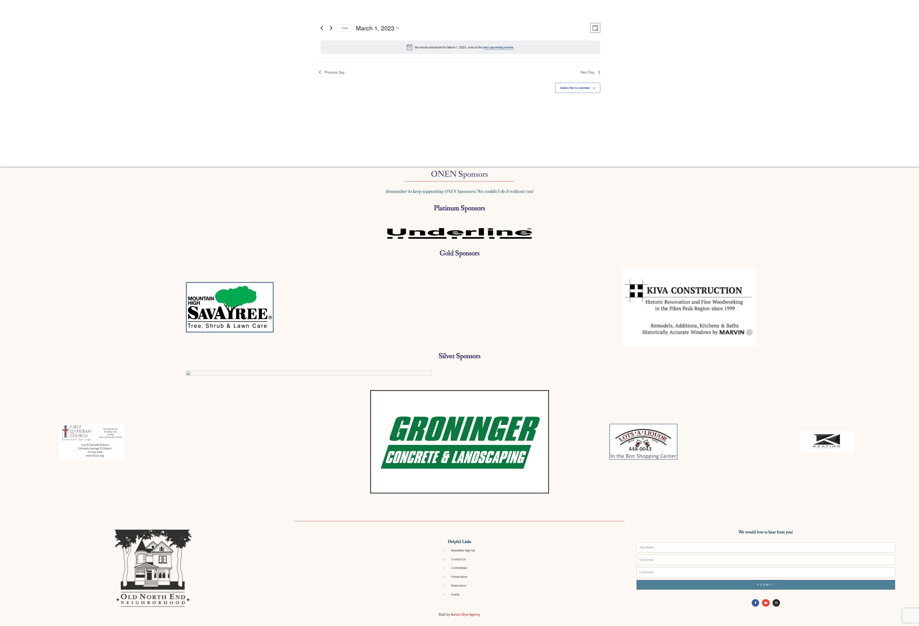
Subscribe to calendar (575, 88)
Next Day (587, 72)
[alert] (460, 47)
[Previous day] (322, 28)
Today (344, 28)
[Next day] (331, 28)
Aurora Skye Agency (465, 614)
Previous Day (335, 72)
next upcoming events (498, 47)
